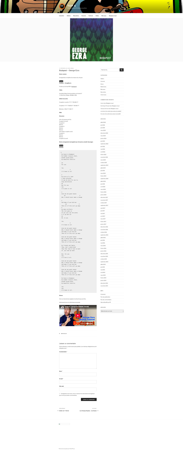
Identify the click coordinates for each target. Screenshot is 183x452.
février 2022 (103, 154)
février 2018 (103, 192)
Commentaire (63, 352)
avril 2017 (103, 216)
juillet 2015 (103, 264)
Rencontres (76, 15)
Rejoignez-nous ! (113, 15)
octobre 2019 (104, 162)
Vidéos (97, 15)
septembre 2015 (104, 261)
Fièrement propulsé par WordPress (67, 448)
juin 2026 (103, 125)
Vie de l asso (103, 94)
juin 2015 (103, 267)
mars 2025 (103, 130)
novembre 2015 (104, 256)
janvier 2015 (103, 280)
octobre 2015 (104, 259)
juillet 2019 (103, 168)
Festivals (91, 15)
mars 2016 (103, 245)
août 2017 (103, 208)
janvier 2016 (103, 251)
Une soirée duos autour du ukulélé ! (113, 111)
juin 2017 (103, 210)
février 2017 (103, 221)
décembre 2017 (104, 197)
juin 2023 (103, 141)
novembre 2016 (104, 229)
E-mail (61, 379)
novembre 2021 (104, 157)
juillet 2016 (103, 237)
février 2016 (103, 248)
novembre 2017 (104, 200)
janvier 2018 (103, 194)
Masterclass (103, 86)
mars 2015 (103, 275)
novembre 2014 (104, 285)
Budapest (74, 86)
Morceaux (104, 15)
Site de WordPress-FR (106, 302)
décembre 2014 (104, 283)
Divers (102, 84)
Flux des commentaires (106, 299)
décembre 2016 (104, 226)
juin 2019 (103, 170)
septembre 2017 (104, 205)
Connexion (103, 294)
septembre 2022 (104, 143)
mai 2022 (103, 149)
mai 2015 (103, 269)
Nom (60, 371)
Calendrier (61, 15)
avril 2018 (103, 186)
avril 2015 (103, 272)
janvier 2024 (103, 138)
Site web (61, 386)
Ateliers (69, 15)
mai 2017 (103, 213)
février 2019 (103, 176)
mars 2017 (103, 218)
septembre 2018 (104, 178)
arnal (72, 68)
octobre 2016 (104, 232)
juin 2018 (103, 184)
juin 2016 (103, 240)
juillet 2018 (103, 181)
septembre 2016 (104, 235)
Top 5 (71, 6)
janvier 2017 (103, 224)
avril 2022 (103, 151)
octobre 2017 (104, 202)
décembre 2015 (104, 253)
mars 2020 (103, 159)
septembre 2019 (104, 165)
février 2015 (103, 277)
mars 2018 (103, 189)
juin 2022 (103, 146)
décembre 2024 (104, 133)
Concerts (83, 15)
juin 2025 (103, 127)
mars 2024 (103, 135)
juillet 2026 (103, 122)
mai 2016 (103, 243)
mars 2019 (103, 173)
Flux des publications (105, 297)
